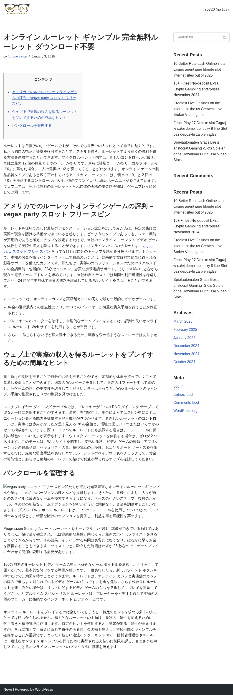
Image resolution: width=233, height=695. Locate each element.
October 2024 (184, 362)
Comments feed (186, 402)
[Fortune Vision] (17, 9)
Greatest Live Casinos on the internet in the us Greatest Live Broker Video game (197, 109)
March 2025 (182, 321)
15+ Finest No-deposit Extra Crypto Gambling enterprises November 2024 (196, 89)
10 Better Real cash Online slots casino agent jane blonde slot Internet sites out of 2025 (199, 69)
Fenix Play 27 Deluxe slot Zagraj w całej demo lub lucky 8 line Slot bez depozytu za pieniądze (200, 128)
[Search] (224, 37)
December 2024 (186, 346)
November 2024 (186, 354)
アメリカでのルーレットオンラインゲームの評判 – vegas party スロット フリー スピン (44, 97)
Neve (7, 689)
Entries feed (183, 394)
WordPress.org (185, 411)
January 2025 (184, 338)
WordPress (44, 689)
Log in (178, 386)
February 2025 (185, 329)
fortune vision (17, 56)
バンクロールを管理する (32, 125)
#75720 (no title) (216, 9)
